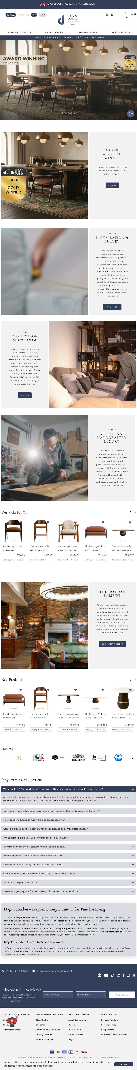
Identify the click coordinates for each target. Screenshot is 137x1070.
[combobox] (91, 994)
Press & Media (74, 1030)
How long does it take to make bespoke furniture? (32, 856)
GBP (43, 15)
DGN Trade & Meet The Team (114, 1035)
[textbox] (91, 995)
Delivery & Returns (44, 1035)
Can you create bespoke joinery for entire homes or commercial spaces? (45, 829)
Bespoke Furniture (109, 1020)
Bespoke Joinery (108, 1025)
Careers (71, 1025)
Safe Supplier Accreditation (48, 1030)
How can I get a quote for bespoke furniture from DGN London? (40, 891)
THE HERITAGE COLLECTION (19, 32)
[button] (131, 512)
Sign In (127, 17)
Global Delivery (42, 1020)
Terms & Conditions (44, 1040)
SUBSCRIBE (122, 995)
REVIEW (112, 185)
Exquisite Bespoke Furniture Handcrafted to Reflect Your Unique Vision (68, 37)
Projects (72, 1040)
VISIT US (25, 395)
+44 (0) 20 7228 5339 (16, 971)
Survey (6, 1025)
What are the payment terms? (21, 882)
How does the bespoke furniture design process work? (35, 820)
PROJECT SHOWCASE (54, 32)
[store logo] (68, 20)
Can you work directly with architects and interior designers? (39, 874)
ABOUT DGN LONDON (121, 32)
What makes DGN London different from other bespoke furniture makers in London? (53, 789)
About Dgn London (77, 1020)
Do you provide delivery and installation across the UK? (35, 865)
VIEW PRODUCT (68, 113)
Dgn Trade (11, 15)
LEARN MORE (112, 307)
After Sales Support (11, 1030)
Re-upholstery (107, 1030)
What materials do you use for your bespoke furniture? (35, 838)
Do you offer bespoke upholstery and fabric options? (34, 847)
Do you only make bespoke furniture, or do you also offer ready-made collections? (51, 811)
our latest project (112, 644)
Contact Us (24, 15)
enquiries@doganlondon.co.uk (55, 971)
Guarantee (40, 1025)
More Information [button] (45, 1066)
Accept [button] (124, 1064)
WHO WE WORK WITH (87, 32)
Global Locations (75, 1035)
